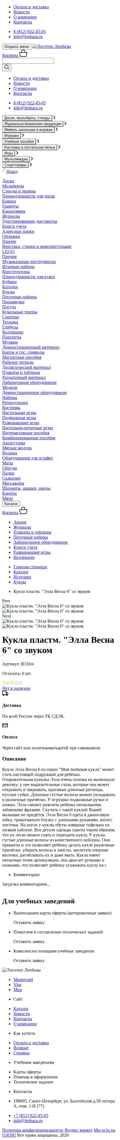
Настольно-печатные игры (27, 427)
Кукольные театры (19, 311)
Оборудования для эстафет (27, 458)
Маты (7, 463)
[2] (8, 683)
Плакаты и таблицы (21, 372)
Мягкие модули (17, 447)
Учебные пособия (19, 141)
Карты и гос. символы (23, 352)
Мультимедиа (16, 159)
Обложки (11, 236)
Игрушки (11, 135)
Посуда (9, 306)
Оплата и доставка (31, 6)
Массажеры (13, 483)
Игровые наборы (18, 266)
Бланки (9, 201)
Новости (21, 12)
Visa (17, 984)
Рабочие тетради (18, 362)
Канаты (9, 493)
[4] (17, 683)
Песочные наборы (19, 296)
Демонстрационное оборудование (34, 392)
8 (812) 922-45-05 (29, 31)
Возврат (21, 1047)
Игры (8, 153)
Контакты (22, 22)
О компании (25, 17)
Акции (20, 522)
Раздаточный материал (24, 377)
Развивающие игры (20, 422)
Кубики (9, 281)
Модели (9, 387)
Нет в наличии (16, 688)
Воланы (9, 453)
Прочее (9, 241)
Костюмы (11, 407)
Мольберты (13, 186)
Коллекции (12, 332)
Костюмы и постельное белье (29, 147)
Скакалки (11, 478)
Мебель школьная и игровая (28, 130)
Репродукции (15, 402)
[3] (13, 683)
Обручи (9, 468)
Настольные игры (19, 412)
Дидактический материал (26, 367)
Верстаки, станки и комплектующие (36, 246)
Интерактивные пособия (25, 432)
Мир (17, 989)
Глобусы (10, 327)
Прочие (9, 256)
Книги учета (14, 226)
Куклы (8, 291)
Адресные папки (18, 231)
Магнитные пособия (21, 357)
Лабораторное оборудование (29, 382)
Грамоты (10, 206)
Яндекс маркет (78, 1130)
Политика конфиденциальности (32, 1130)
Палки (8, 473)
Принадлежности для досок (28, 196)
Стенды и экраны (19, 191)
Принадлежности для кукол (28, 276)
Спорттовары (15, 165)
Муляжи (10, 342)
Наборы (9, 397)
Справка (21, 1052)
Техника (10, 322)
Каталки (10, 286)
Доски (8, 181)
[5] (21, 683)
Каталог (11, 504)
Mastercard (23, 979)
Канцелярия (13, 211)
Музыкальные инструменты (29, 261)
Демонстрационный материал (30, 347)
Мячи (7, 498)
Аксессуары (13, 442)
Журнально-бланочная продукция (32, 124)
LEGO (8, 251)
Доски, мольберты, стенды (27, 118)
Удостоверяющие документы (29, 221)
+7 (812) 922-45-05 (30, 1115)
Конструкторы (16, 271)
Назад (12, 171)
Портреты (11, 337)
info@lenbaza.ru (28, 36)
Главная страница (30, 566)
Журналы (11, 216)
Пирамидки (13, 301)
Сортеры (10, 317)
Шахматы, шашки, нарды (26, 488)
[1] (4, 683)
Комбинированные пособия (28, 437)
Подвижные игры (19, 417)
